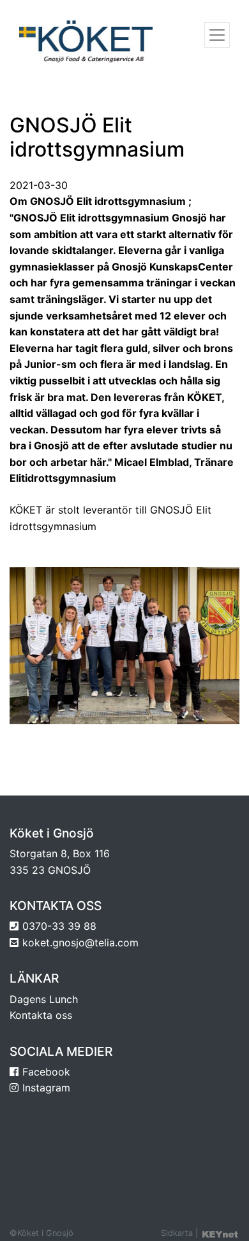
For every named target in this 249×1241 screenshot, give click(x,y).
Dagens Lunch (44, 999)
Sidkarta (177, 1233)
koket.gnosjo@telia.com (80, 942)
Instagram (46, 1087)
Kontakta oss (41, 1015)
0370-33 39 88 (59, 926)
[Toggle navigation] (217, 35)
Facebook (46, 1071)
